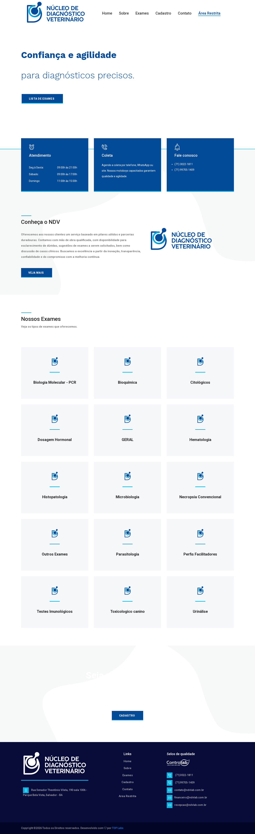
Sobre (124, 13)
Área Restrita (209, 13)
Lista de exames (42, 98)
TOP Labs (117, 828)
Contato (185, 13)
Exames (142, 13)
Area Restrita (127, 796)
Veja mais (36, 272)
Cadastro (163, 13)
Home (107, 13)
